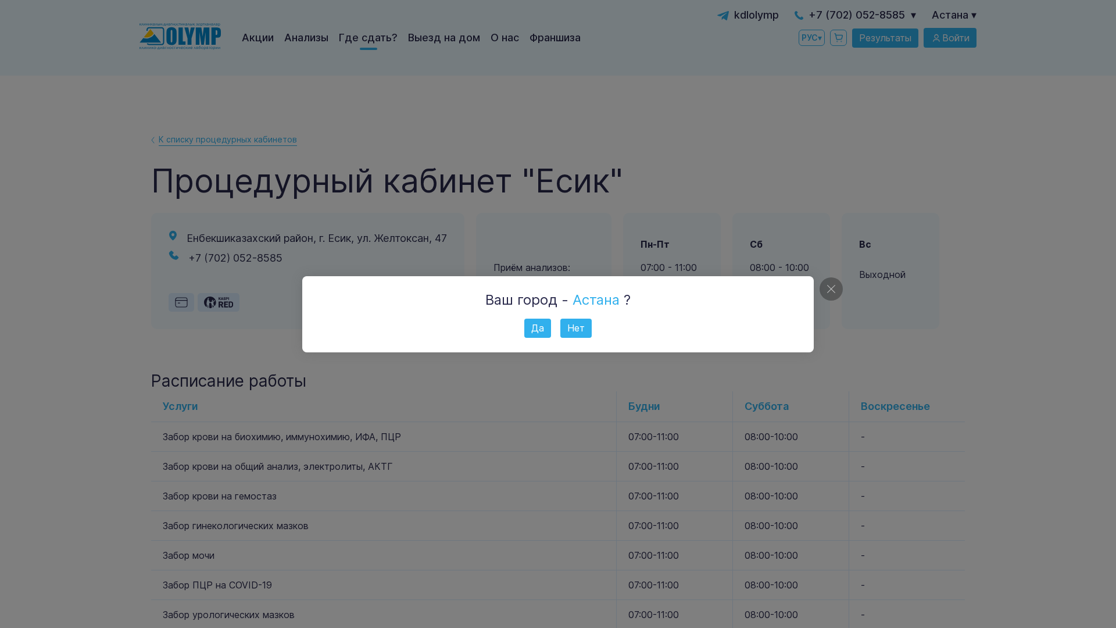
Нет (576, 328)
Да (537, 328)
